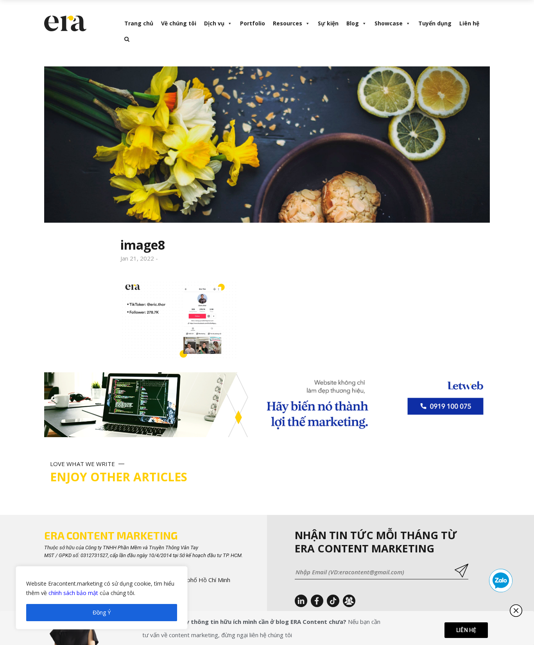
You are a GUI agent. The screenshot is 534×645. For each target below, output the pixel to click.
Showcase (389, 23)
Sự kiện (328, 23)
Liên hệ (469, 23)
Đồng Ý (102, 612)
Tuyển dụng (435, 23)
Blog (352, 23)
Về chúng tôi (178, 23)
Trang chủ (138, 23)
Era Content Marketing (110, 535)
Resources (287, 23)
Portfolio (252, 23)
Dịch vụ (214, 23)
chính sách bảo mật (73, 593)
